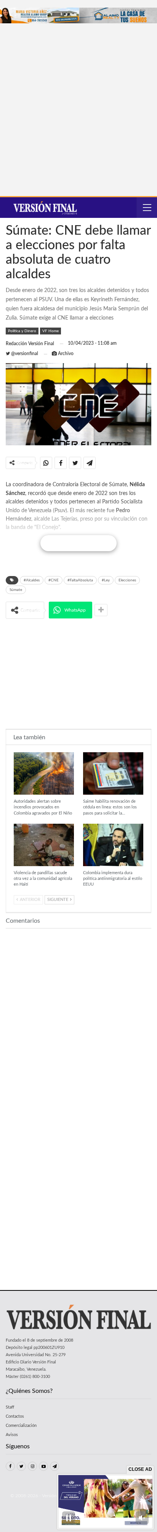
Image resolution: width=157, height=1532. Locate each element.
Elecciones (127, 580)
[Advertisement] (78, 106)
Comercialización (21, 1425)
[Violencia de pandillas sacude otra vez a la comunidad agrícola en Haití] (44, 845)
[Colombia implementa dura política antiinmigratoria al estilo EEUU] (113, 845)
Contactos (15, 1416)
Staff (10, 1407)
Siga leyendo (78, 543)
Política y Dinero (22, 331)
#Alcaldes (32, 580)
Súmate (16, 590)
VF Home (50, 331)
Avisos (12, 1435)
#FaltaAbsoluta (80, 580)
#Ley (106, 580)
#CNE (53, 580)
